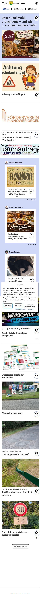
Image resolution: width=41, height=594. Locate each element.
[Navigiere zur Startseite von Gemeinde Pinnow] (19, 3)
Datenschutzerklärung (20, 309)
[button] (3, 3)
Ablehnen (18, 306)
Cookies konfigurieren (30, 306)
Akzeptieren (8, 306)
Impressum (30, 309)
